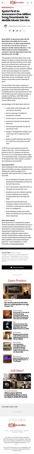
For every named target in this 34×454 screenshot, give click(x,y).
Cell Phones (5, 256)
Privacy (21, 432)
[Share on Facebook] (9, 30)
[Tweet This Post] (13, 30)
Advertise (26, 430)
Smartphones (15, 256)
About (6, 430)
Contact (12, 430)
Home (13, 252)
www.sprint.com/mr (18, 244)
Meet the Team (18, 430)
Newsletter (15, 432)
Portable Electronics (8, 254)
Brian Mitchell (13, 26)
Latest (18, 252)
